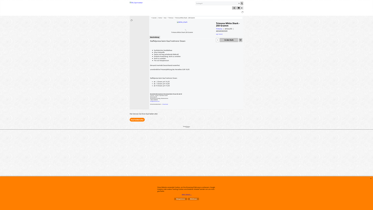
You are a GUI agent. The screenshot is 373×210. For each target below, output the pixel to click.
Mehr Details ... (187, 194)
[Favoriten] (240, 40)
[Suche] (241, 3)
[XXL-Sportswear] (136, 4)
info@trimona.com (154, 101)
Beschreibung (154, 37)
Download (165, 104)
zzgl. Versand (219, 34)
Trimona (219, 29)
